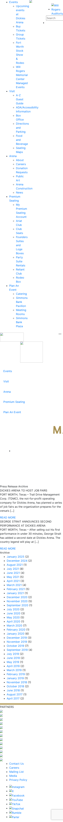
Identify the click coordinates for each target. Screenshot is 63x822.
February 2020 (16, 629)
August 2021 (15, 564)
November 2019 (17, 641)
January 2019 (15, 678)
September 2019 (17, 649)
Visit (12, 91)
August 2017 (15, 694)
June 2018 (13, 690)
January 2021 (15, 593)
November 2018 (17, 682)
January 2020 (15, 633)
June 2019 (13, 658)
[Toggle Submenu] (57, 371)
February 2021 (16, 589)
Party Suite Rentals (20, 261)
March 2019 (14, 670)
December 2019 (17, 637)
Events (13, 2)
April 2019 (13, 666)
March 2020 (14, 625)
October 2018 (15, 686)
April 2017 (13, 698)
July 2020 (13, 609)
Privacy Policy (18, 779)
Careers (21, 164)
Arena (13, 156)
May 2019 (13, 662)
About (20, 160)
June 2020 (13, 613)
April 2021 (13, 581)
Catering (21, 293)
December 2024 (17, 560)
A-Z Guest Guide (19, 99)
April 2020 (13, 621)
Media (13, 775)
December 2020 (17, 597)
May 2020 (13, 617)
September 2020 (17, 605)
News (19, 192)
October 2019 (15, 645)
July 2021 (13, 568)
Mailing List (16, 771)
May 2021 (13, 577)
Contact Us (16, 763)
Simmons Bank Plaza (22, 322)
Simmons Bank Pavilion (22, 302)
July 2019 (13, 654)
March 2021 (14, 585)
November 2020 (17, 601)
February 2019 (16, 674)
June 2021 (13, 573)
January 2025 (15, 556)
